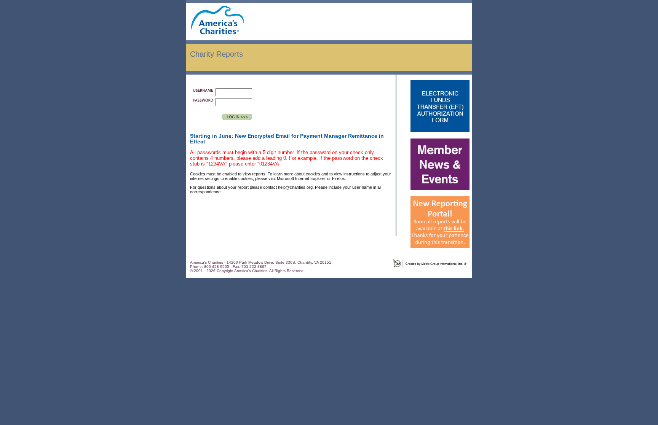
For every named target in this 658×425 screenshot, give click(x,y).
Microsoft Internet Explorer (301, 178)
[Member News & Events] (440, 195)
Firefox (338, 178)
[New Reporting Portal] (440, 253)
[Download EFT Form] (440, 137)
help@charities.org (295, 187)
